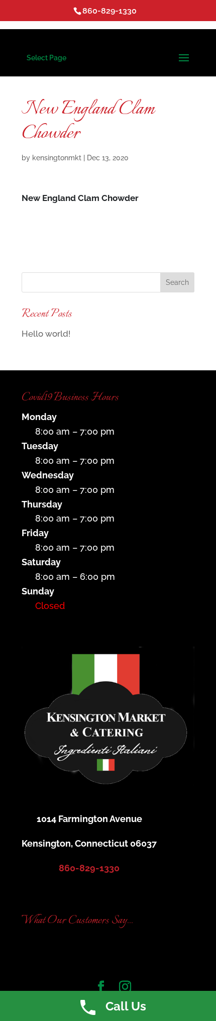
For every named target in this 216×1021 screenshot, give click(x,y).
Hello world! (46, 334)
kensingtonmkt (56, 158)
